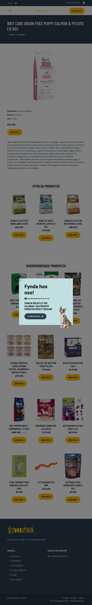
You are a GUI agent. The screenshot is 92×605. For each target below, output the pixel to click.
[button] (35, 316)
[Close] (20, 280)
